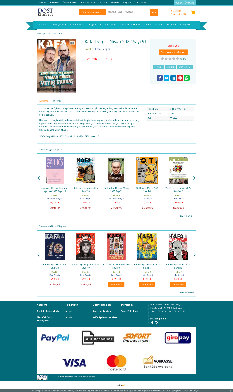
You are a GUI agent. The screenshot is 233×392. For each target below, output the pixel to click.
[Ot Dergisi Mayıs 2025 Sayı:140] (147, 158)
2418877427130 (81, 136)
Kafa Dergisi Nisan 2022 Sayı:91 (56, 136)
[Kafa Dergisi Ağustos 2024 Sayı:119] (85, 234)
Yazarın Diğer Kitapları (50, 149)
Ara (154, 12)
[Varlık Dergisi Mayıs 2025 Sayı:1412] (178, 158)
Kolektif (95, 136)
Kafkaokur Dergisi (116, 198)
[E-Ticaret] (121, 385)
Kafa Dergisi (85, 198)
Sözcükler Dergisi (54, 198)
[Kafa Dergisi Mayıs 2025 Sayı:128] (85, 158)
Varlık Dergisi (178, 198)
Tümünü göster (187, 216)
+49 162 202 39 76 (177, 311)
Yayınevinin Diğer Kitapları (52, 226)
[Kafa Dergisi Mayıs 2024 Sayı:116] (178, 234)
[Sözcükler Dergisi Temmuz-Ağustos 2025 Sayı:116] (55, 158)
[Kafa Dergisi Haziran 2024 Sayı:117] (147, 234)
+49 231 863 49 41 (158, 311)
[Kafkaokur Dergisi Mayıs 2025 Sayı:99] (116, 158)
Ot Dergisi (147, 198)
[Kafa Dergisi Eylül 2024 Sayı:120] (55, 234)
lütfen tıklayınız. (194, 390)
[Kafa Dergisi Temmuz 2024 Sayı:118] (116, 234)
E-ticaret (112, 385)
